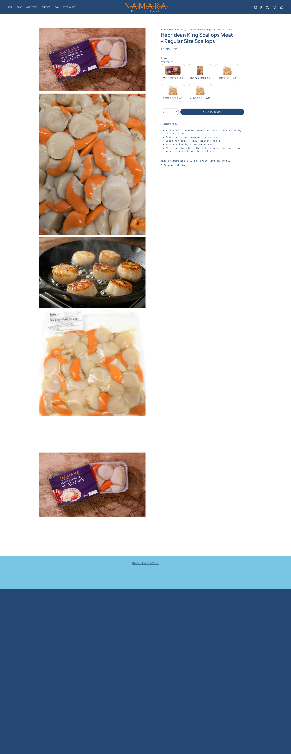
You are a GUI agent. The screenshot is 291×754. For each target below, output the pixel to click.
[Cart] (281, 7)
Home (163, 29)
